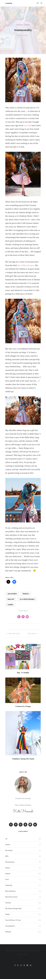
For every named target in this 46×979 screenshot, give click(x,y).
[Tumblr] (25, 825)
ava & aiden (12, 594)
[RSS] (35, 825)
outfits (10, 604)
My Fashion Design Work (13, 908)
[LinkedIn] (30, 825)
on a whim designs (27, 599)
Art (6, 839)
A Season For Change (23, 706)
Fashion (19, 24)
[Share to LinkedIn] (27, 616)
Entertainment (9, 862)
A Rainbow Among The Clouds (23, 759)
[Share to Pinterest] (23, 616)
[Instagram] (21, 825)
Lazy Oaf (27, 125)
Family (7, 868)
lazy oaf (11, 599)
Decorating (8, 850)
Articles (7, 844)
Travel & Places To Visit (13, 920)
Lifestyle (8, 903)
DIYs (6, 856)
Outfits (27, 24)
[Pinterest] (16, 825)
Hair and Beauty (10, 891)
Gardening (8, 885)
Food (7, 879)
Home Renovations (11, 897)
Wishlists (8, 932)
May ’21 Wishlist (23, 673)
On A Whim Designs (25, 265)
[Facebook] (11, 825)
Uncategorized (10, 926)
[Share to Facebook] (19, 616)
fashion (26, 594)
